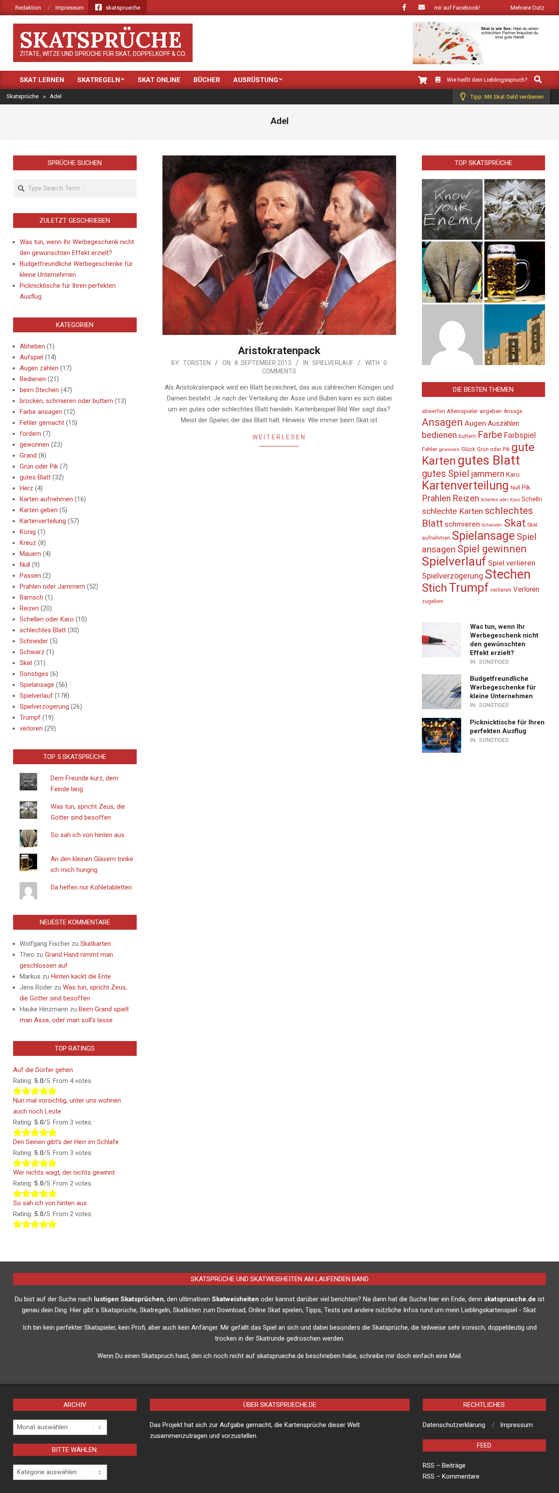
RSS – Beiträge (444, 1465)
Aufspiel (31, 357)
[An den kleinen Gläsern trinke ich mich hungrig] (514, 271)
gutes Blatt (35, 477)
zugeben (432, 601)
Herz (26, 488)
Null (25, 565)
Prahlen (436, 498)
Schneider (34, 641)
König (28, 532)
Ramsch (31, 597)
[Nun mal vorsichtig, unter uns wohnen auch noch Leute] (514, 334)
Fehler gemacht (42, 423)
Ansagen (442, 422)
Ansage (513, 411)
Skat (26, 663)
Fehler (429, 449)
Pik (526, 487)
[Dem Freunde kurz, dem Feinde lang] (452, 209)
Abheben (32, 346)
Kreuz (28, 543)
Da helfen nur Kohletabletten (91, 887)
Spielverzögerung (44, 706)
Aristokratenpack (279, 351)
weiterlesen (279, 437)
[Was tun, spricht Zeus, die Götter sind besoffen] (514, 209)
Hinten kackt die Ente (81, 976)
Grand (28, 455)
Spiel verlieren (511, 563)
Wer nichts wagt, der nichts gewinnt (64, 1172)
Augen (475, 423)
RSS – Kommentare (451, 1476)
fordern (30, 434)
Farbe (490, 434)
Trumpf (30, 717)
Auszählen (503, 424)
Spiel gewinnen (492, 549)
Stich (434, 587)
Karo (513, 475)
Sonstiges (34, 674)
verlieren (500, 590)
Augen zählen (39, 368)
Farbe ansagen (41, 412)
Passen (30, 575)
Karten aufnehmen (46, 499)
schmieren (462, 524)
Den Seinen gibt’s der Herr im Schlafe (66, 1142)
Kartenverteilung (43, 521)
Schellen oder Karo (47, 619)
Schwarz (32, 652)
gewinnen (449, 449)
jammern (487, 474)
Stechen (508, 574)
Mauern (30, 554)
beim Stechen (39, 390)
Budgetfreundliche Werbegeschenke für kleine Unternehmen (503, 687)
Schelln (531, 499)
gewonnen (34, 444)
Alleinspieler (462, 411)
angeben (491, 411)
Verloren (526, 589)
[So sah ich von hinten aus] (452, 271)
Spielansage (37, 685)
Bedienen (33, 379)
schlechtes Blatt (43, 630)
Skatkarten (95, 944)
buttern (467, 436)
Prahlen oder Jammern (52, 586)
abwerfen (433, 411)
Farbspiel (520, 435)
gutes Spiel (445, 473)
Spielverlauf (332, 362)
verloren (31, 728)
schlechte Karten (452, 511)
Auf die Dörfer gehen (43, 1070)
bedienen (439, 435)
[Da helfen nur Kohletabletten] (452, 334)
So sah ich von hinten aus (87, 835)
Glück (468, 449)
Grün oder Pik (39, 466)
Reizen (29, 608)
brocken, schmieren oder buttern (66, 401)
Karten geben (39, 510)
